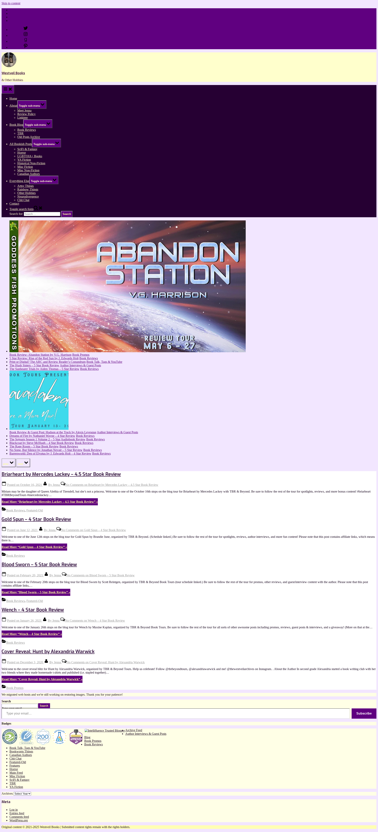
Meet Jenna (24, 110)
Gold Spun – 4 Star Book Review (36, 519)
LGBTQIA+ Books (29, 156)
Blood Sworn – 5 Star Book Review (39, 564)
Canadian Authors (28, 174)
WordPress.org (18, 820)
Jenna (54, 484)
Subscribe (364, 713)
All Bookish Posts (20, 144)
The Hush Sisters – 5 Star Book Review (34, 365)
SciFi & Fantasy (27, 149)
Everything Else (19, 181)
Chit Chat (23, 200)
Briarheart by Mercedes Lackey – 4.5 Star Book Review (61, 474)
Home (13, 10)
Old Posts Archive (28, 137)
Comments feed (19, 816)
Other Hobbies (26, 193)
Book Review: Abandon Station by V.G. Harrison (40, 354)
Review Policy (18, 13)
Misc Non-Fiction (28, 170)
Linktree (14, 17)
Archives (7, 793)
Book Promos (80, 354)
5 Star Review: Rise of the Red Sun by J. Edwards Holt (44, 358)
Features (14, 765)
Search (6, 701)
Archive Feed (133, 730)
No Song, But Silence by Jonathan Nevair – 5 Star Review (45, 450)
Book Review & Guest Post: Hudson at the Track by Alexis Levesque (52, 432)
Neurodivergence (28, 196)
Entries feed (16, 813)
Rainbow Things (27, 189)
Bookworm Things (21, 751)
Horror (21, 152)
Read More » (50, 501)
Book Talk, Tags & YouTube (104, 361)
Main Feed (16, 772)
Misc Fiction (25, 166)
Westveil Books (13, 73)
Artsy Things (25, 186)
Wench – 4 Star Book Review (33, 610)
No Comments (111, 484)
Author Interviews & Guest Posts (80, 365)
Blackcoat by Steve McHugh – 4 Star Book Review (41, 443)
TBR (20, 133)
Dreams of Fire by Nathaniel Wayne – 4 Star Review (42, 435)
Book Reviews (26, 129)
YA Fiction (24, 159)
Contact (14, 20)
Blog (87, 737)
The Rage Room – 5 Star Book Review (34, 446)
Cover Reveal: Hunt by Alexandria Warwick (48, 651)
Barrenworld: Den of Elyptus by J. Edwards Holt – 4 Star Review (50, 453)
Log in (13, 809)
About (13, 105)
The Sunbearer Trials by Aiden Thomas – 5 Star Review (44, 369)
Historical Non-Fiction (31, 163)
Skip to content (11, 3)
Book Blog (16, 124)
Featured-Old (34, 510)
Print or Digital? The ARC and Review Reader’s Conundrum (47, 361)
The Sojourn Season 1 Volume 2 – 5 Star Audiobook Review (47, 439)
